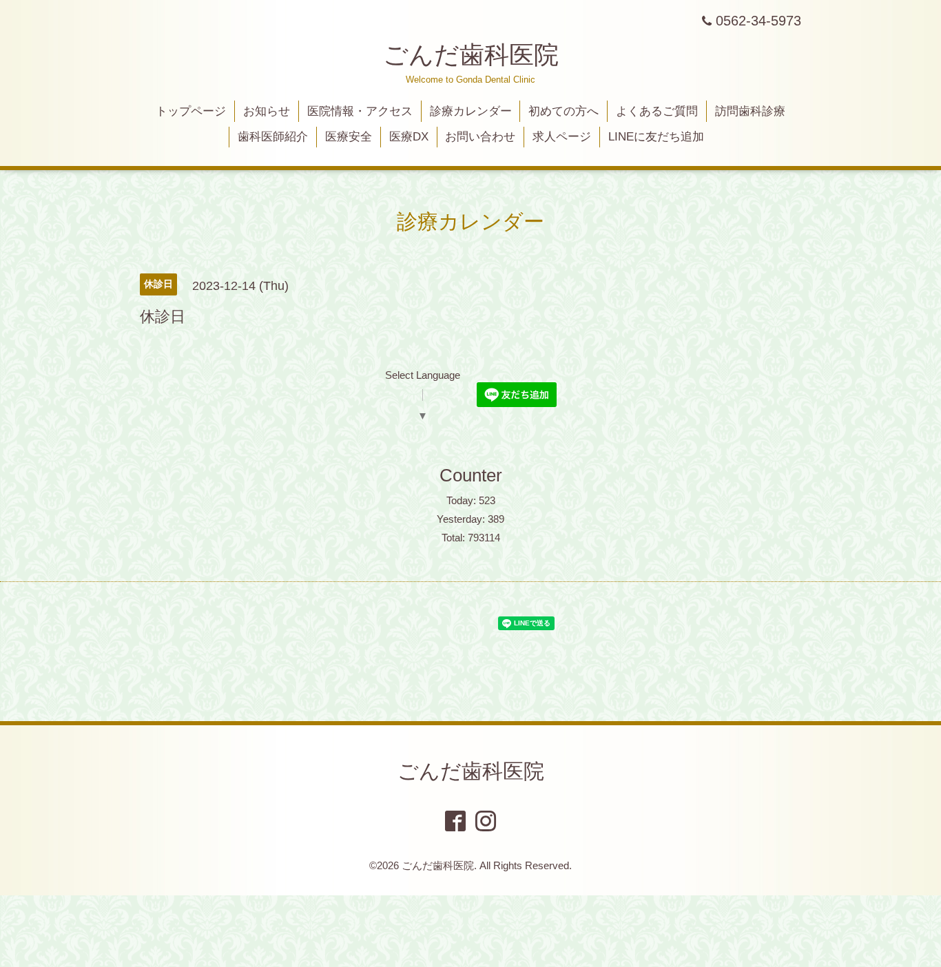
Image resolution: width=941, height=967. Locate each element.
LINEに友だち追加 (656, 136)
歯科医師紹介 (273, 136)
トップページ (191, 111)
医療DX (408, 136)
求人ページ (561, 136)
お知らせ (266, 111)
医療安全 (348, 136)
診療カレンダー (471, 111)
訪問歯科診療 (750, 111)
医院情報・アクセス (360, 111)
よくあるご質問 (657, 111)
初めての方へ (563, 111)
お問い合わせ (480, 136)
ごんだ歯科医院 (471, 55)
